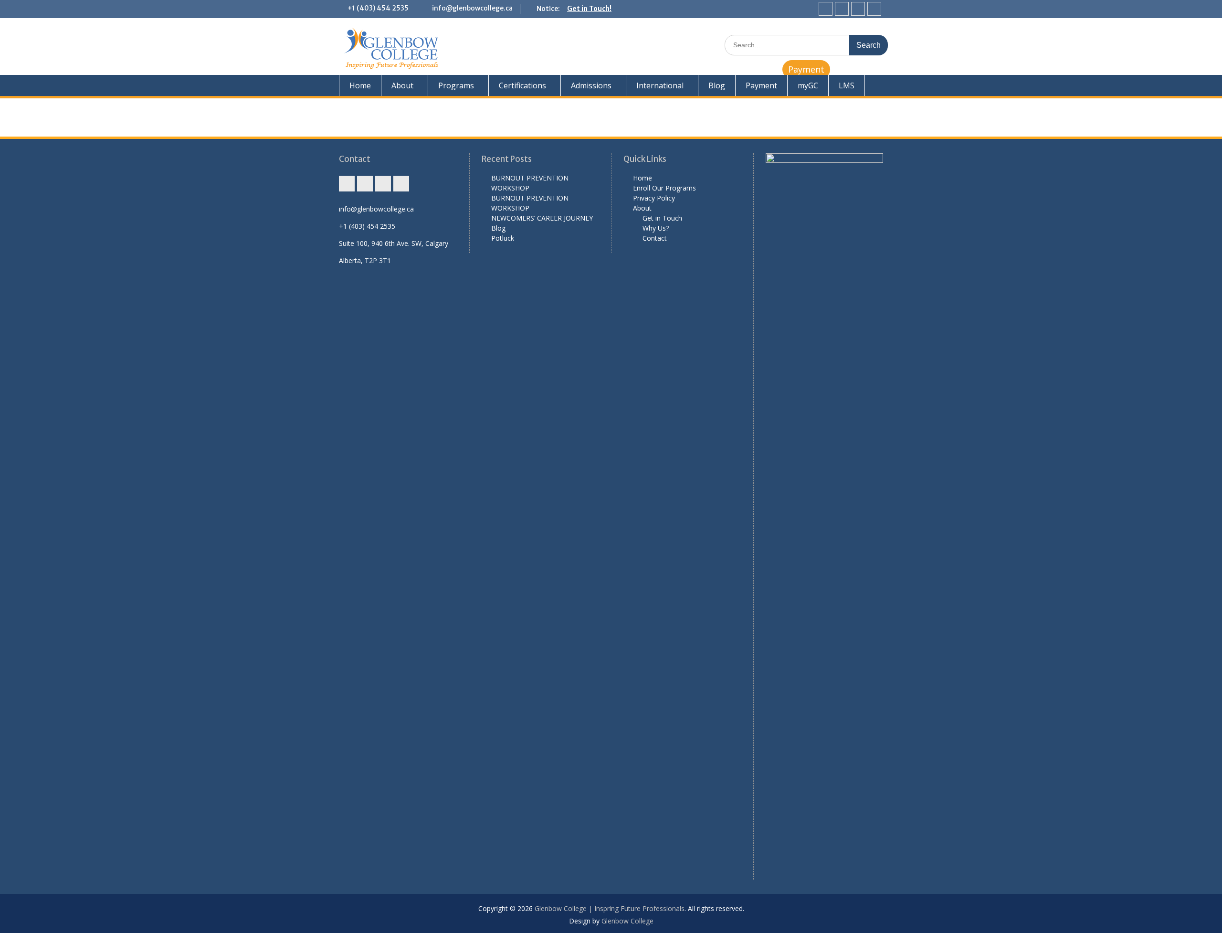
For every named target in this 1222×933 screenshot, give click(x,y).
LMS (846, 85)
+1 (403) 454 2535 (378, 8)
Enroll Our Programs (664, 187)
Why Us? (656, 228)
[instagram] (825, 9)
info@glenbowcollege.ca (472, 8)
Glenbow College (627, 920)
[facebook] (842, 9)
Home (360, 85)
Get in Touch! (589, 8)
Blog (716, 85)
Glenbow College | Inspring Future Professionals (610, 908)
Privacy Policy (654, 197)
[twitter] (858, 9)
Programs (456, 85)
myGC (808, 85)
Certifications (522, 85)
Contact (655, 238)
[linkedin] (874, 9)
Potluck (502, 238)
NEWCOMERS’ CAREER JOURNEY (542, 218)
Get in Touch (662, 218)
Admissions (591, 85)
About (402, 85)
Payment (806, 69)
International (660, 85)
